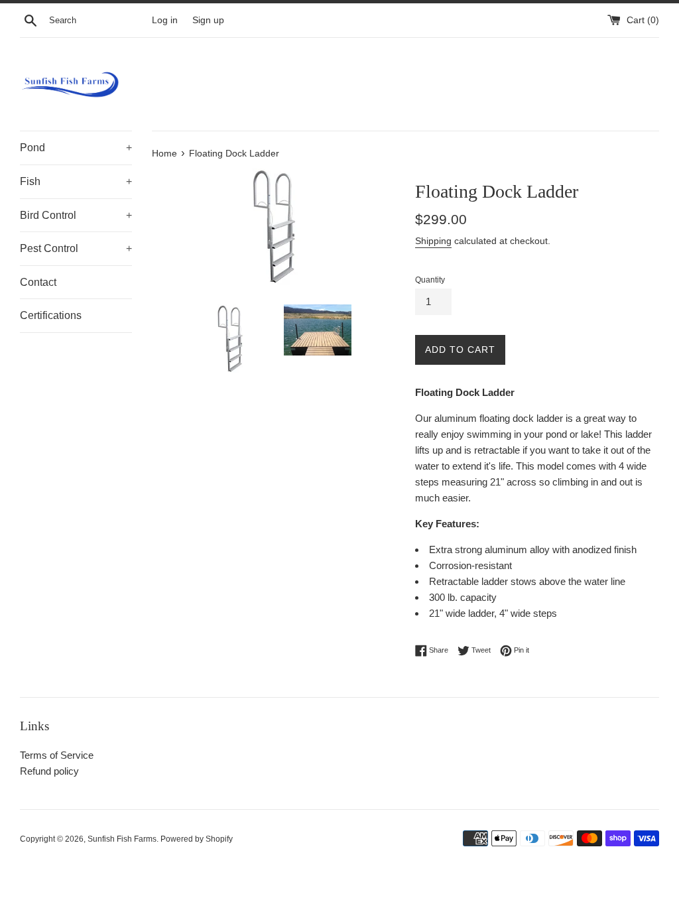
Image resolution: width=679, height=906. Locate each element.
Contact (38, 282)
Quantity (430, 280)
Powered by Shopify (196, 839)
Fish (76, 181)
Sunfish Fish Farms (122, 839)
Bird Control (76, 215)
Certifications (51, 315)
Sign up (208, 20)
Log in (165, 20)
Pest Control (76, 248)
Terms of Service (56, 755)
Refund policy (49, 771)
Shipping (433, 240)
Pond (76, 147)
